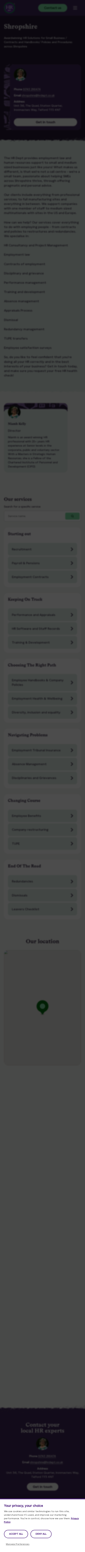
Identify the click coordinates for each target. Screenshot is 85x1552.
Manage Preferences (17, 1544)
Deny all (41, 1533)
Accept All (16, 1533)
